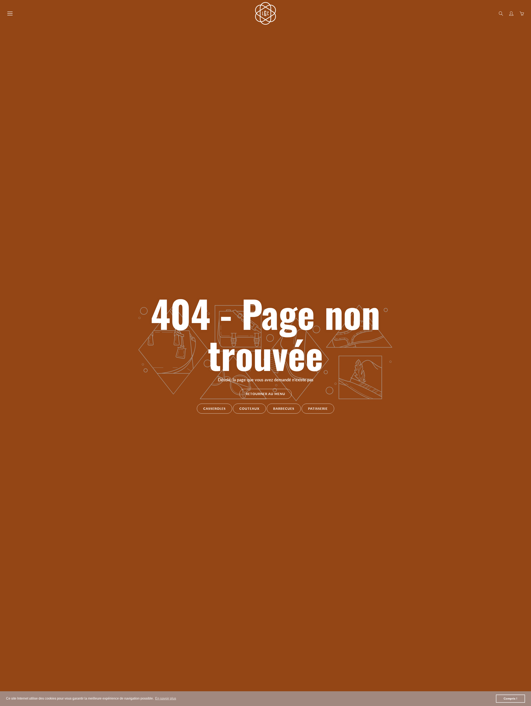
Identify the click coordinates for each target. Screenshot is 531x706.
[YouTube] (277, 69)
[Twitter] (250, 69)
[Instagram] (268, 69)
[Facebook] (259, 69)
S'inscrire (300, 55)
